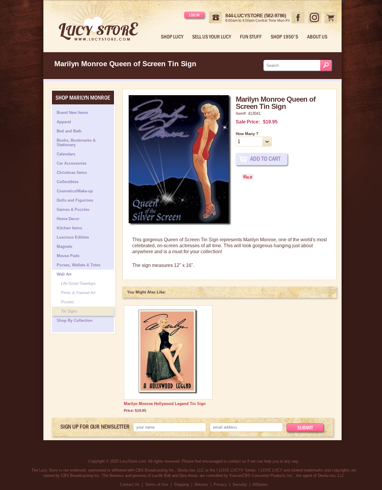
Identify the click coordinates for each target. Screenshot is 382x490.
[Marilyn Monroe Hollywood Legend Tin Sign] (168, 392)
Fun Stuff (251, 37)
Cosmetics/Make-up (75, 191)
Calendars (66, 154)
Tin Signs (69, 311)
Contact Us (129, 484)
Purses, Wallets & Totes (78, 265)
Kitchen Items (69, 228)
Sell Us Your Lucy (211, 37)
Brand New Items (72, 112)
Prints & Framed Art (78, 292)
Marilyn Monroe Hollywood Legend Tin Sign (165, 403)
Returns (201, 484)
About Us (317, 37)
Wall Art (64, 274)
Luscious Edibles (73, 237)
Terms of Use (156, 484)
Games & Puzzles (73, 209)
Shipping (181, 484)
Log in (194, 15)
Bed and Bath (69, 131)
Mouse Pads (68, 255)
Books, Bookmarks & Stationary (76, 142)
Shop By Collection (75, 320)
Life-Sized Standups (78, 283)
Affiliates (260, 484)
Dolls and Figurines (75, 200)
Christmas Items (72, 172)
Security (239, 484)
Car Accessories (72, 163)
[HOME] (103, 24)
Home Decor (68, 219)
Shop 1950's (284, 37)
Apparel (64, 122)
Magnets (64, 246)
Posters (67, 302)
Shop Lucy (172, 37)
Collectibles (67, 182)
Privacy (220, 484)
